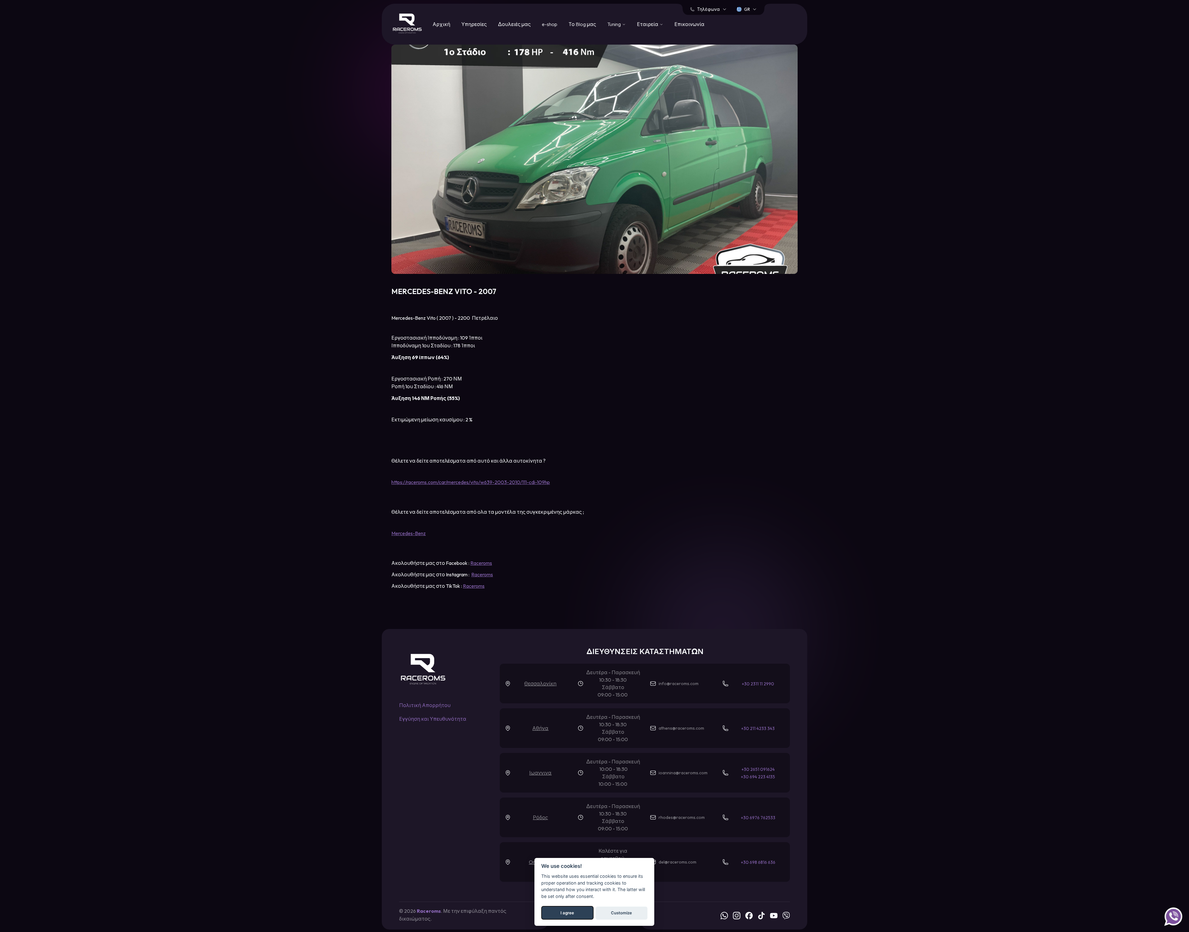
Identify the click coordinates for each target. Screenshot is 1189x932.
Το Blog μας (582, 24)
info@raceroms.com (679, 683)
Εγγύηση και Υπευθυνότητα (432, 719)
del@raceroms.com (677, 862)
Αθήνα (540, 728)
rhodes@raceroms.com (682, 817)
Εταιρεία (647, 24)
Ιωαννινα (540, 773)
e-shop (549, 24)
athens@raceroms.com (681, 728)
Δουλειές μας (514, 24)
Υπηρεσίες (474, 24)
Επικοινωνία (689, 24)
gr (747, 9)
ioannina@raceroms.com (683, 773)
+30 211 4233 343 (758, 728)
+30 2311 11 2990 (758, 684)
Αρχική (441, 24)
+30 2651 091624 (758, 769)
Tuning (614, 24)
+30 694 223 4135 (758, 777)
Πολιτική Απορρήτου (425, 705)
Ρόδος (540, 817)
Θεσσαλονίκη (540, 683)
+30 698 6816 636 (758, 862)
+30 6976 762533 (758, 817)
